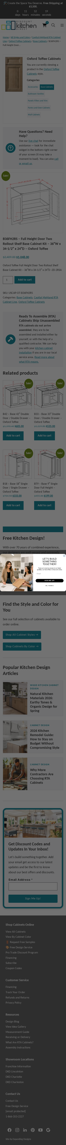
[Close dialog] (64, 556)
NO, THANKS (49, 585)
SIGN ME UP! (49, 580)
